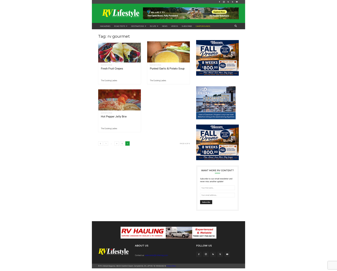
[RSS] (228, 2)
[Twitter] (232, 2)
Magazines (105, 26)
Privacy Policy (171, 266)
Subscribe (187, 26)
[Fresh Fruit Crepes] (119, 51)
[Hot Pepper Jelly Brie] (119, 99)
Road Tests (119, 26)
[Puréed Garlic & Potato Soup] (168, 51)
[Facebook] (219, 2)
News (164, 26)
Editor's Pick (106, 65)
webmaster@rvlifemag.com (156, 255)
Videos (174, 26)
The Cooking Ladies (109, 80)
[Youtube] (237, 2)
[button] (235, 26)
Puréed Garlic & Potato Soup (167, 68)
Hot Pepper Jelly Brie (114, 116)
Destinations (137, 26)
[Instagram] (224, 2)
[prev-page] (100, 143)
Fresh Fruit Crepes (112, 68)
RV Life (153, 26)
